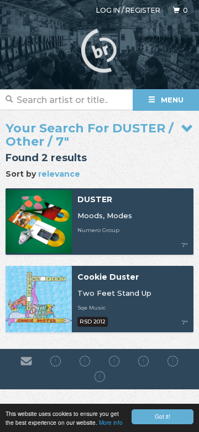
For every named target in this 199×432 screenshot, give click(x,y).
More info (111, 422)
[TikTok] (114, 361)
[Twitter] (143, 361)
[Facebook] (55, 361)
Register (142, 10)
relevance (59, 174)
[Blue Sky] (173, 361)
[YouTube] (100, 377)
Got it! (162, 416)
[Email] (26, 361)
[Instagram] (85, 361)
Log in (108, 10)
